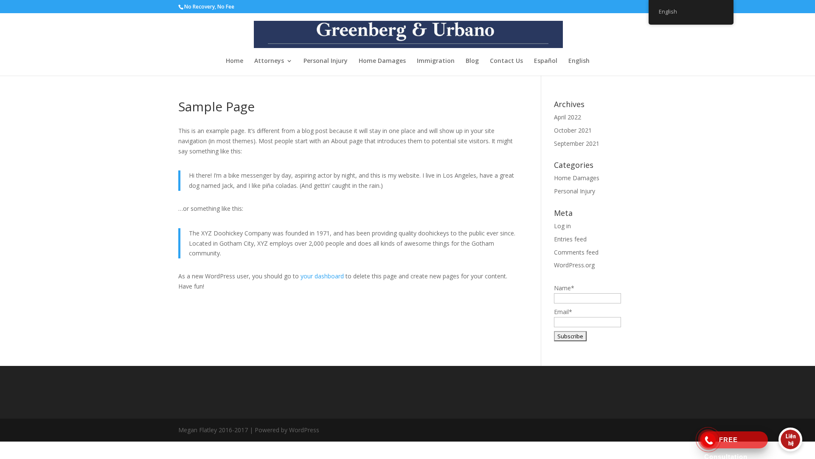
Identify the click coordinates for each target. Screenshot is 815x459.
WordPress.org (574, 265)
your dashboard (322, 276)
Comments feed (576, 252)
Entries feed (570, 239)
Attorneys (269, 61)
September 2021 (576, 143)
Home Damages (382, 61)
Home (234, 61)
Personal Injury (326, 61)
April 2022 (567, 117)
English (579, 61)
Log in (562, 226)
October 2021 (573, 130)
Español (545, 61)
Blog (472, 61)
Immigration (436, 61)
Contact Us (506, 61)
